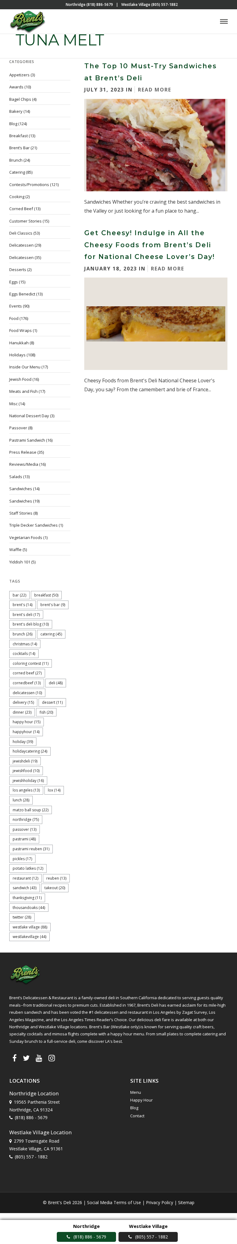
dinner (22, 712)
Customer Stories (25, 221)
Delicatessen (21, 245)
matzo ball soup (30, 810)
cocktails (24, 653)
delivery (23, 702)
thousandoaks (29, 907)
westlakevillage (29, 936)
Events (15, 306)
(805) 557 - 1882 (31, 1157)
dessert (52, 702)
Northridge (26, 819)
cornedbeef (27, 683)
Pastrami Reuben (31, 848)
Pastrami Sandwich (27, 440)
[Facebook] (14, 1058)
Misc (13, 403)
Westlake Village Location (40, 1132)
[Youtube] (39, 1058)
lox (54, 790)
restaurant (25, 878)
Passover (18, 428)
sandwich (24, 887)
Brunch (16, 160)
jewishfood (26, 770)
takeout (54, 887)
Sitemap (186, 1202)
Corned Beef (21, 208)
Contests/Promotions (29, 184)
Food (14, 318)
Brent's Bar (52, 604)
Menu (135, 1092)
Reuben (56, 878)
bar (19, 595)
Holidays (17, 355)
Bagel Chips (20, 99)
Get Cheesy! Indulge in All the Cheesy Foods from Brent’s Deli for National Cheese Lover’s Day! (149, 245)
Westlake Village (30, 927)
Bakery (16, 111)
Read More (154, 89)
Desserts (17, 269)
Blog (13, 123)
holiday (23, 741)
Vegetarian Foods (25, 537)
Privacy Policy (159, 1202)
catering (51, 634)
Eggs (13, 282)
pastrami (24, 839)
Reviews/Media (23, 464)
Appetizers (19, 75)
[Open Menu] (224, 21)
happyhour (26, 731)
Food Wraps (20, 330)
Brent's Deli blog (31, 624)
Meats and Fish (23, 391)
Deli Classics (20, 233)
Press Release (22, 452)
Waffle (15, 549)
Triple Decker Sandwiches (33, 525)
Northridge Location (34, 1093)
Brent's (22, 604)
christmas (25, 644)
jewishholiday (28, 780)
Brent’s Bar (19, 148)
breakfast (46, 595)
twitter (22, 917)
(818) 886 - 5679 (31, 1117)
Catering (17, 172)
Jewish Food (20, 379)
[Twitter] (26, 1058)
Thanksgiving (27, 897)
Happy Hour (26, 721)
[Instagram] (51, 1058)
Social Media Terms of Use (114, 1202)
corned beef (27, 673)
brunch (22, 634)
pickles (22, 858)
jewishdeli (25, 761)
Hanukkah (19, 343)
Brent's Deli (26, 614)
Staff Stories (20, 513)
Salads (15, 476)
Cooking (16, 196)
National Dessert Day (29, 415)
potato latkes (28, 868)
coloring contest (30, 663)
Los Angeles (26, 790)
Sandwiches (20, 488)
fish (46, 712)
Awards (16, 87)
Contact (137, 1116)
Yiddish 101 (19, 562)
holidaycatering (30, 751)
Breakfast (18, 135)
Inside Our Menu (24, 367)
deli (56, 683)
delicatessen (27, 692)
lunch (21, 800)
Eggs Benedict (22, 294)
